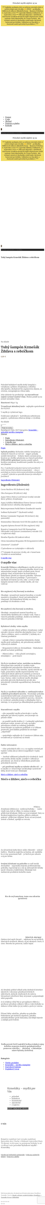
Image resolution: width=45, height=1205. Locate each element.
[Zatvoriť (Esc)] (8, 1201)
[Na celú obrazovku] (4, 1201)
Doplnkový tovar (12, 1069)
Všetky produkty (12, 1063)
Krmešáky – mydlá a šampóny (17, 1065)
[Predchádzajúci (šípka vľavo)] (2, 1203)
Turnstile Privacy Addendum (10, 1197)
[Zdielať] (6, 1201)
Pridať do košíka (7, 428)
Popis (7, 438)
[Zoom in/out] (2, 1201)
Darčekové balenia (13, 1067)
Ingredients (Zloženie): (14, 440)
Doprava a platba (13, 1157)
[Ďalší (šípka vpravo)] (4, 1203)
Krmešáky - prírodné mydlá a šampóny (19, 431)
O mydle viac (10, 442)
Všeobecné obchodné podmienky (13, 1155)
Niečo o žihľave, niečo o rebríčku (18, 444)
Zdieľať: (4, 434)
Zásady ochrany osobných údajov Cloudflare (26, 1195)
